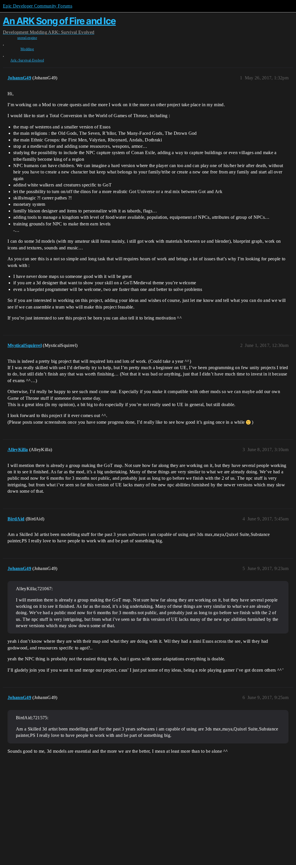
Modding (27, 49)
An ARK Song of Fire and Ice (59, 21)
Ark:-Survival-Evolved (27, 60)
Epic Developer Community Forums (37, 5)
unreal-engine (27, 38)
